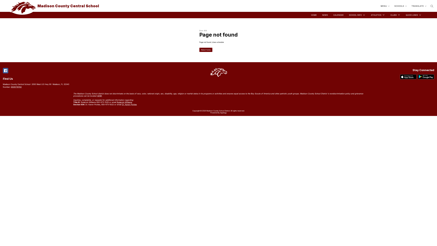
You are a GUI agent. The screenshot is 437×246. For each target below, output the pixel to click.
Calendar (338, 15)
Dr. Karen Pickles (129, 104)
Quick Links (412, 15)
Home (314, 15)
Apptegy (223, 113)
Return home (206, 50)
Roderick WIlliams (124, 102)
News (325, 15)
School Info (355, 15)
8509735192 (16, 87)
